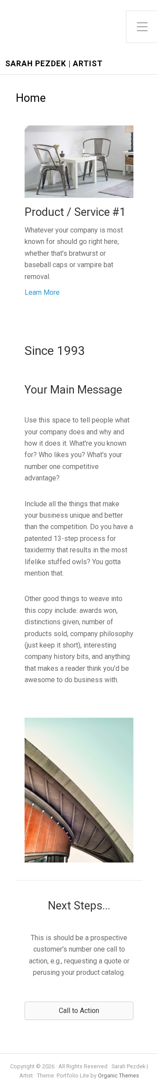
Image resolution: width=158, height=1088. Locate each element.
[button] (79, 1011)
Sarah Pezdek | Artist (54, 64)
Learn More (42, 292)
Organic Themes (118, 1075)
